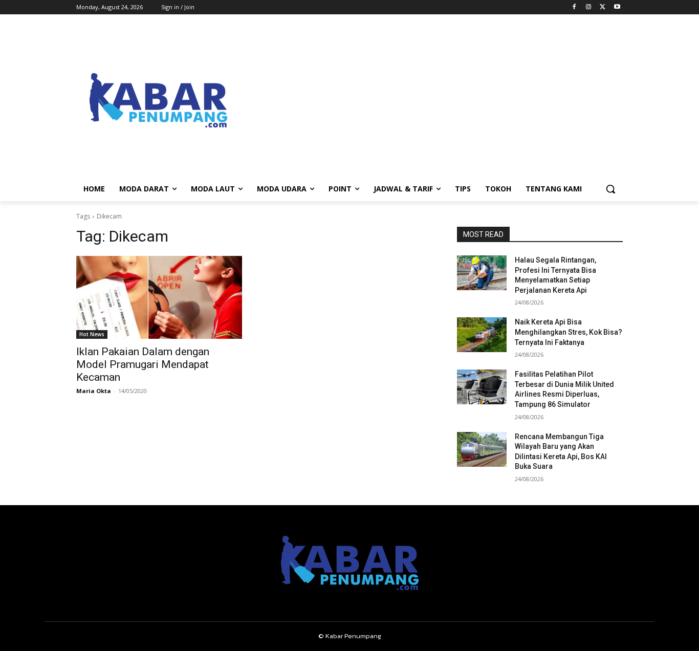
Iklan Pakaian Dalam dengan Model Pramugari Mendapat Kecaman (142, 364)
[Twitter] (602, 7)
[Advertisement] (431, 100)
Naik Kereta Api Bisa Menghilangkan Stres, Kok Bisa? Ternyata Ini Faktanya (568, 332)
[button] (610, 189)
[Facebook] (574, 7)
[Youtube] (617, 7)
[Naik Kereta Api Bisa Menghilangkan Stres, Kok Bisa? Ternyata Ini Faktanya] (482, 334)
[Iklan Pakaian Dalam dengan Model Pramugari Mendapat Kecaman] (159, 297)
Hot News (91, 334)
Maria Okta (93, 391)
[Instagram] (589, 7)
